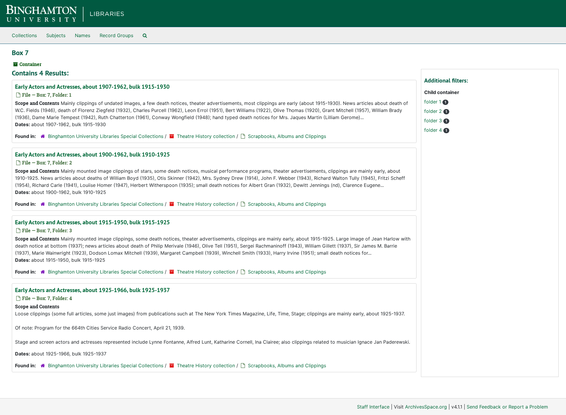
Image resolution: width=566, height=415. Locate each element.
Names (82, 35)
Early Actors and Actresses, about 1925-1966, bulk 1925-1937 (92, 290)
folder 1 (433, 102)
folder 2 (433, 111)
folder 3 (433, 120)
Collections (24, 35)
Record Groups (116, 35)
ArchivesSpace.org (426, 407)
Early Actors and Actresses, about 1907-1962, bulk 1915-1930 (92, 86)
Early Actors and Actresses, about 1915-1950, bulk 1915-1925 (92, 222)
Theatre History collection (206, 136)
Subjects (55, 35)
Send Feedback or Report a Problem (507, 407)
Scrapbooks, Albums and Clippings (287, 136)
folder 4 (433, 130)
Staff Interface (373, 407)
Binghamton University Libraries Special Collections (105, 136)
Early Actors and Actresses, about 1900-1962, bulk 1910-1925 (92, 154)
